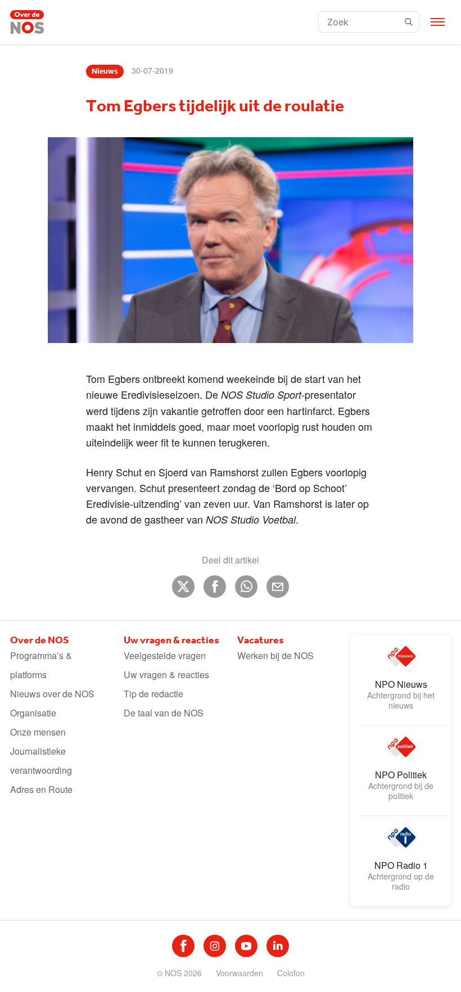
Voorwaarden (239, 973)
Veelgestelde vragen (165, 655)
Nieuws (105, 71)
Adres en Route (41, 789)
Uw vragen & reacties (166, 674)
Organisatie (33, 712)
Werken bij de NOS (275, 655)
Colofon (291, 973)
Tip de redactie (153, 693)
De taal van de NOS (164, 712)
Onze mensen (38, 731)
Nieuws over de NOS (52, 693)
